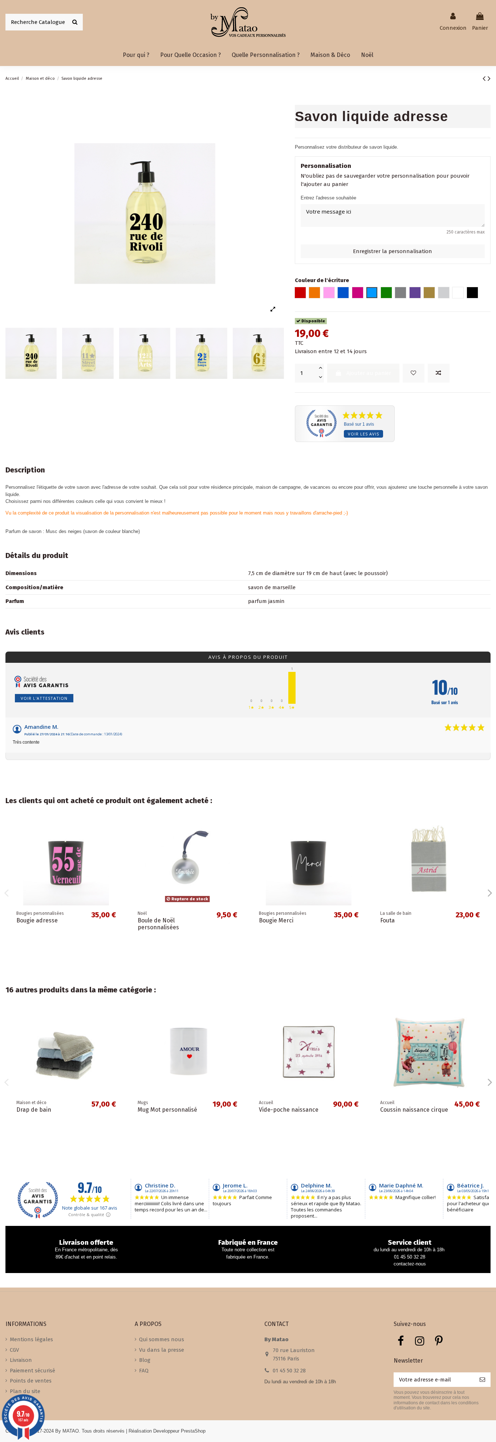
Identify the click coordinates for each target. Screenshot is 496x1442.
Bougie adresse (37, 920)
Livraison (21, 1360)
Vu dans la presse (161, 1350)
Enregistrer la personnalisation (392, 251)
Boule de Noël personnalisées (158, 924)
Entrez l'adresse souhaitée (328, 198)
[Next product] (489, 78)
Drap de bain (33, 1109)
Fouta (387, 920)
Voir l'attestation (44, 698)
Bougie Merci (276, 920)
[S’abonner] (482, 1379)
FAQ (144, 1370)
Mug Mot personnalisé (167, 1109)
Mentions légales (31, 1339)
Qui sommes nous (161, 1339)
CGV (14, 1350)
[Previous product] (485, 78)
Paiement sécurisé (32, 1370)
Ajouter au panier (368, 373)
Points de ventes (31, 1380)
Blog (144, 1360)
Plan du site (25, 1391)
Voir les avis (363, 434)
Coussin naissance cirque (414, 1109)
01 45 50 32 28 (289, 1370)
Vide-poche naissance (288, 1109)
